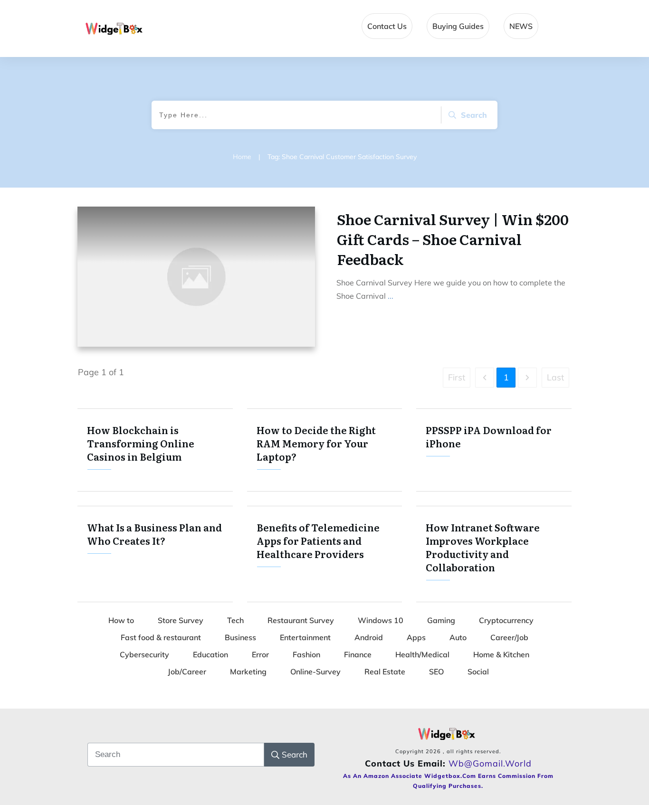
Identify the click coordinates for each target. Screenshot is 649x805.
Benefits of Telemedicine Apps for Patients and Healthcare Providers (324, 554)
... (390, 296)
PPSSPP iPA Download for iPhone (494, 450)
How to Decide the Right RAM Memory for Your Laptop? (324, 450)
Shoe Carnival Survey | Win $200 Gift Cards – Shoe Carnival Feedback (453, 238)
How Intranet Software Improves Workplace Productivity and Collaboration (494, 554)
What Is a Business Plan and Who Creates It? (155, 554)
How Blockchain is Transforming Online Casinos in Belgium (155, 450)
